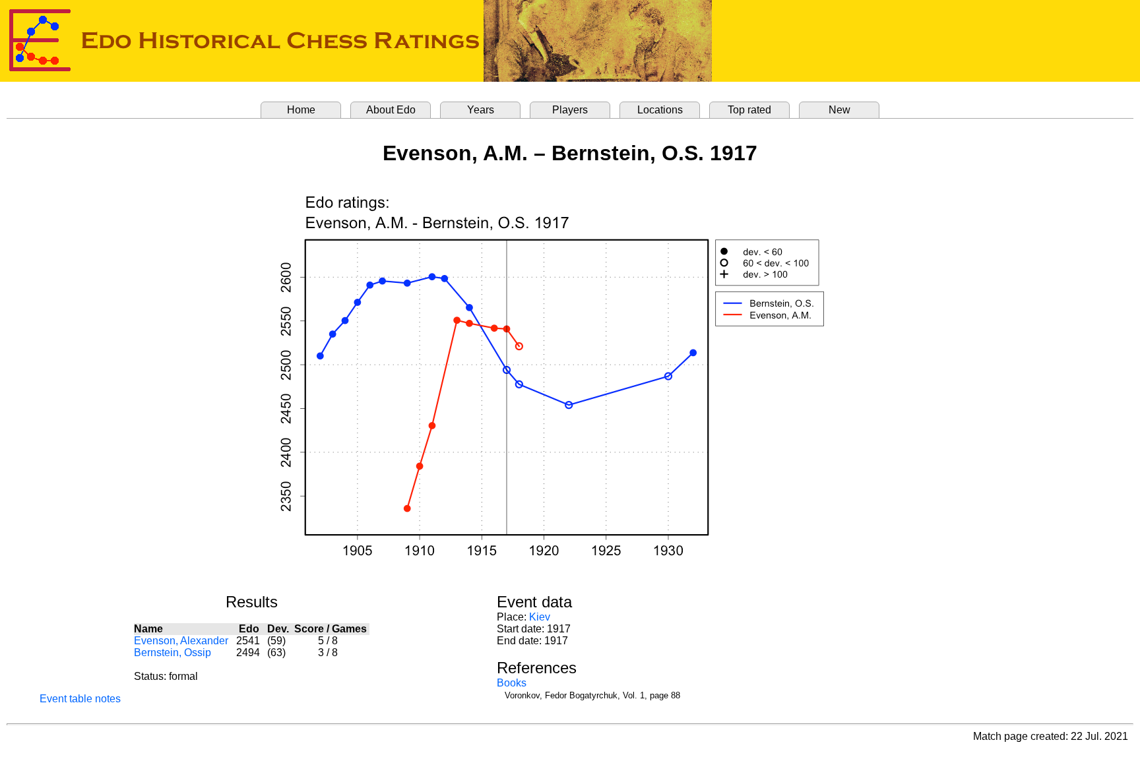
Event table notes (80, 698)
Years (480, 109)
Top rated (749, 109)
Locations (660, 109)
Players (570, 109)
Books (511, 682)
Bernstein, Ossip (172, 652)
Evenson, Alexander (181, 640)
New (839, 109)
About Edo (391, 109)
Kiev (539, 617)
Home (301, 109)
